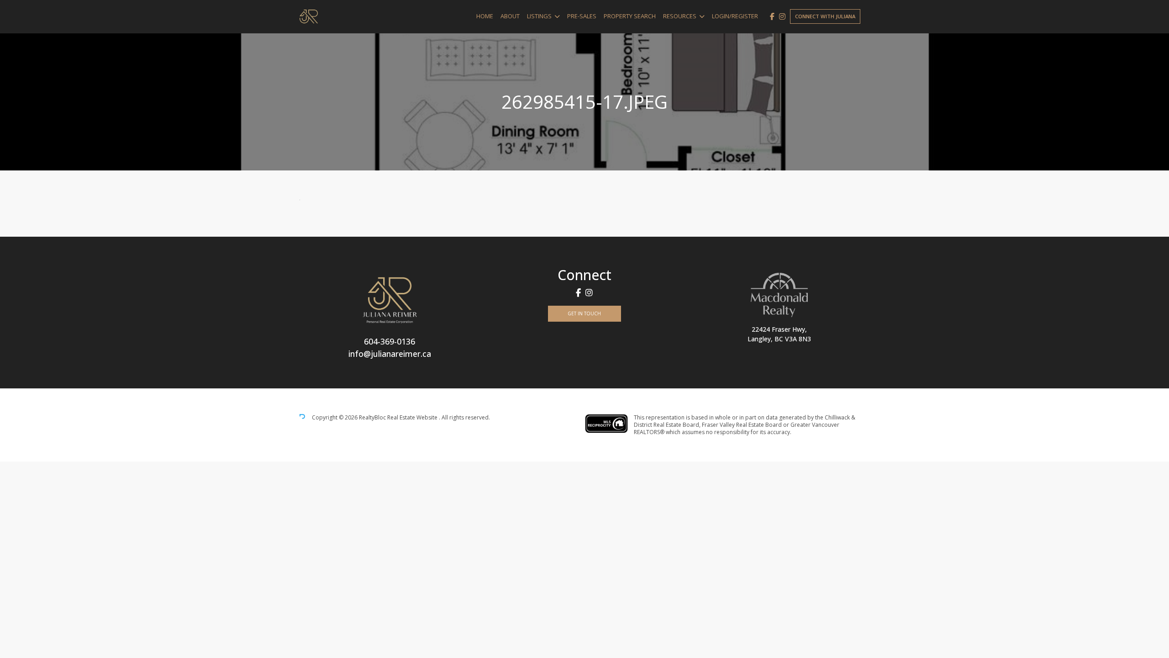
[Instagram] (782, 16)
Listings (539, 16)
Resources (679, 16)
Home (484, 16)
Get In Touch (584, 313)
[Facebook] (772, 16)
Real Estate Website (413, 418)
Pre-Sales (581, 16)
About (510, 16)
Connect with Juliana (825, 16)
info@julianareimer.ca (389, 353)
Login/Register (735, 16)
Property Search (630, 16)
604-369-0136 (389, 341)
